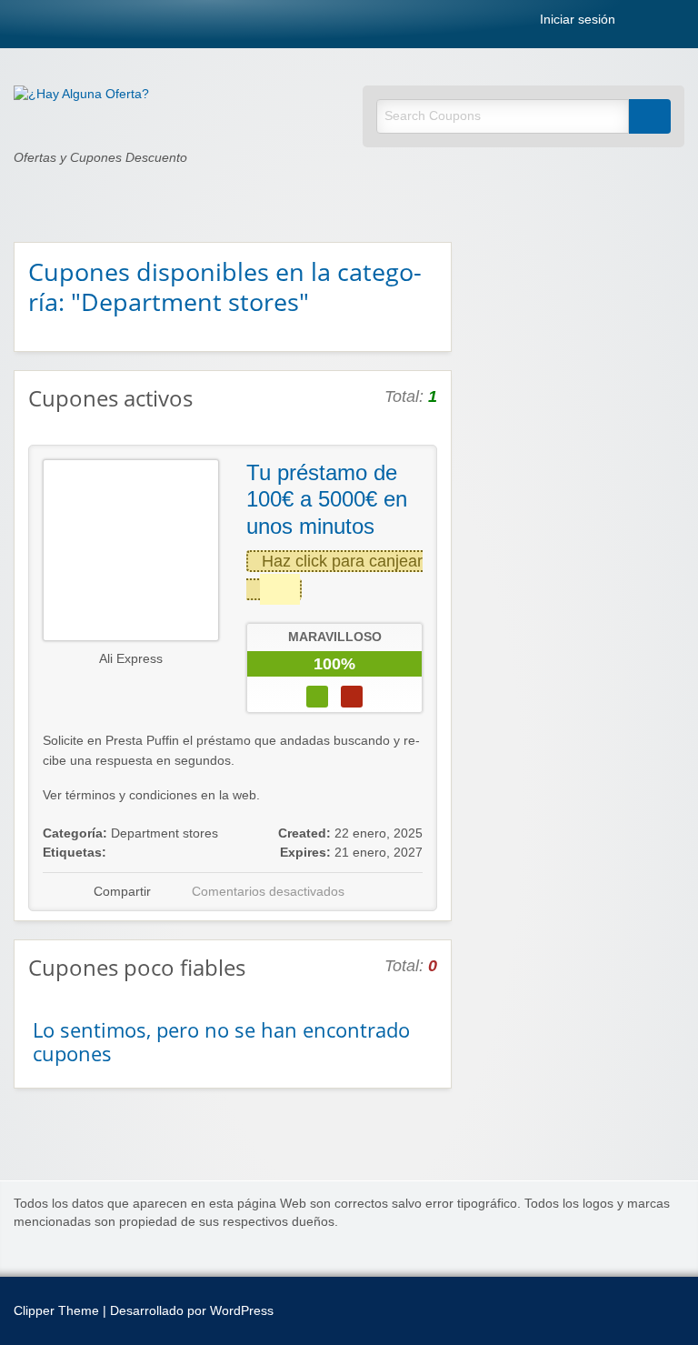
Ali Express (131, 659)
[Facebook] (658, 23)
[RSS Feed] (638, 23)
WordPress (242, 1311)
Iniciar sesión (575, 20)
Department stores (164, 833)
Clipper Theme (56, 1311)
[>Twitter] (678, 23)
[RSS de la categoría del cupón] (430, 270)
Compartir (122, 891)
